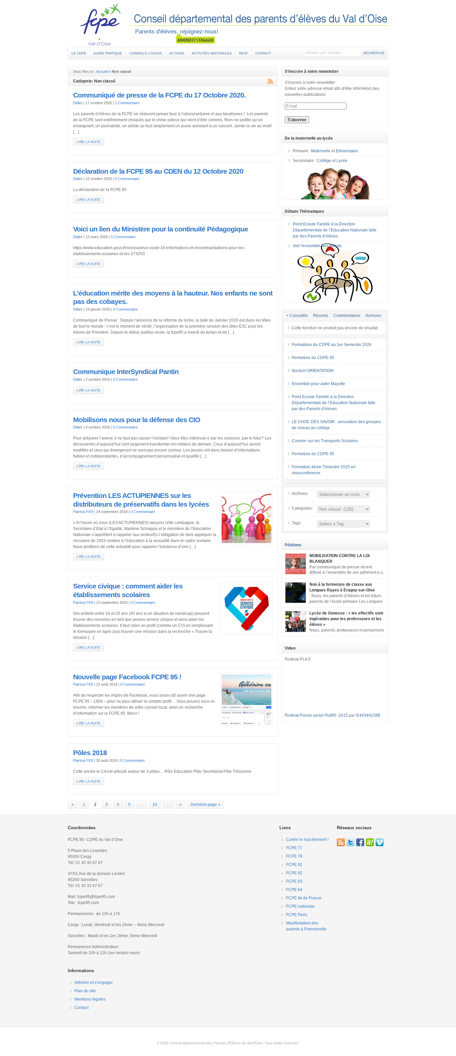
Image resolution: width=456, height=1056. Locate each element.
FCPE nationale (300, 906)
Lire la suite (88, 142)
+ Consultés (297, 315)
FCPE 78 (294, 856)
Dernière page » (205, 804)
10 (155, 804)
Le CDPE (78, 53)
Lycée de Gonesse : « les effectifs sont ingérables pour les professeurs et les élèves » (346, 619)
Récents (320, 315)
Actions (176, 53)
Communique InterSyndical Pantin (126, 372)
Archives (373, 315)
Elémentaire (347, 151)
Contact (263, 53)
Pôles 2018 (90, 753)
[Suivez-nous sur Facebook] (360, 842)
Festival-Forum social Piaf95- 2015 (316, 715)
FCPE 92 (294, 873)
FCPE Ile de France (303, 898)
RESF (243, 53)
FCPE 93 (294, 881)
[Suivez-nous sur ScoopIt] (370, 842)
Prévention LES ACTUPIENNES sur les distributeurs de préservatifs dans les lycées (141, 500)
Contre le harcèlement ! (307, 839)
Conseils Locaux (146, 53)
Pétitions (293, 545)
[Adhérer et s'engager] (195, 38)
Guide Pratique (107, 53)
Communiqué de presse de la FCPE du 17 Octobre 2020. (159, 95)
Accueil (102, 71)
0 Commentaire (127, 179)
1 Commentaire (127, 103)
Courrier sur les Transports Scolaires (325, 440)
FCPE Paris (296, 914)
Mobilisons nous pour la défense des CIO (136, 420)
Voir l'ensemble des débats (317, 245)
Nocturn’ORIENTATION (312, 370)
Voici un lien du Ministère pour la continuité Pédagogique (160, 229)
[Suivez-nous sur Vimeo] (380, 842)
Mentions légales (89, 999)
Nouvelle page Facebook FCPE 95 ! (127, 677)
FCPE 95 (228, 24)
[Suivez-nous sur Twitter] (351, 842)
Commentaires (346, 315)
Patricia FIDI (83, 512)
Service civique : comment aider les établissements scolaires (128, 590)
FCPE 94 (294, 889)
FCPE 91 (294, 864)
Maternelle (320, 151)
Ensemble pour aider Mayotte (318, 383)
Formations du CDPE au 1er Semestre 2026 (332, 344)
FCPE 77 (294, 848)
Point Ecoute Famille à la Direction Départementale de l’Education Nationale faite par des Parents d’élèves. (335, 230)
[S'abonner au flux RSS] (341, 842)
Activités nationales (212, 53)
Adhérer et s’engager (93, 982)
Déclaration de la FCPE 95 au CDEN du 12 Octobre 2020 (158, 171)
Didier (77, 103)
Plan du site (85, 991)
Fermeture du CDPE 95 (313, 357)
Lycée (342, 160)
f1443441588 (368, 715)
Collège (324, 160)
